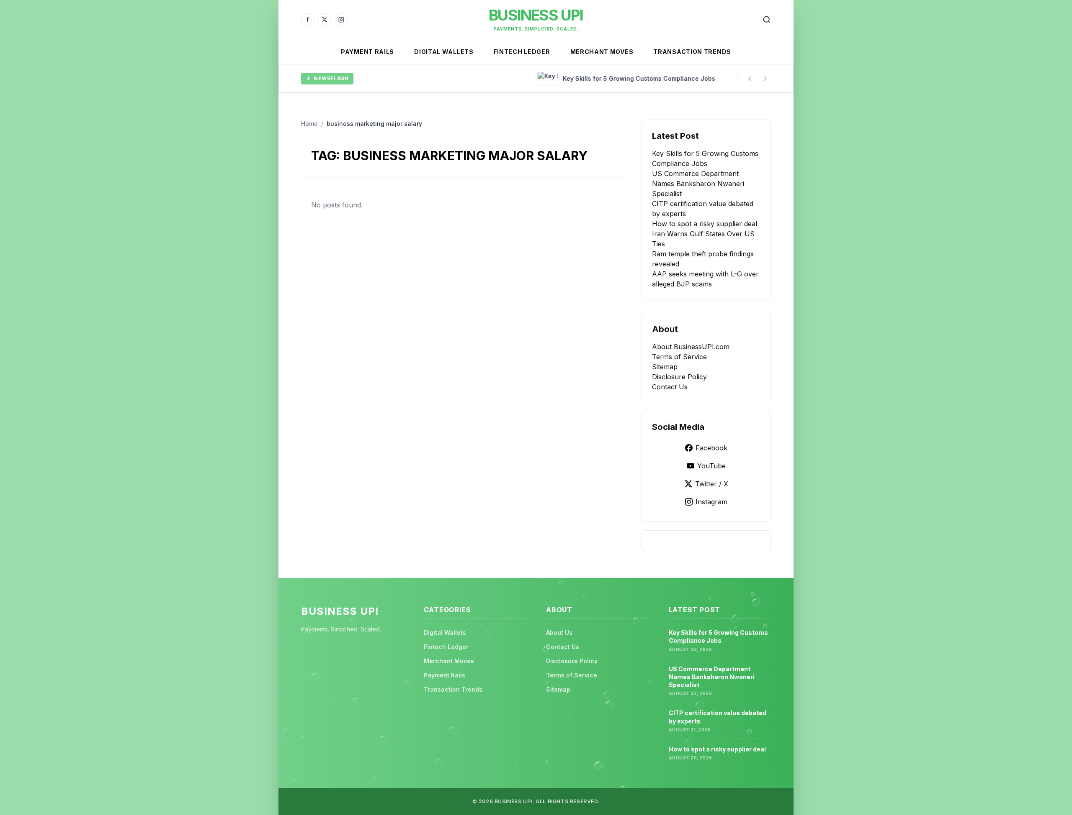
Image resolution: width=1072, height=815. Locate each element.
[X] (324, 19)
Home (309, 123)
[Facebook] (307, 19)
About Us (559, 632)
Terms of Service (679, 357)
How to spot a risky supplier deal (704, 224)
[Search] (767, 19)
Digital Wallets (444, 51)
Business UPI (536, 15)
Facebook (711, 448)
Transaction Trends (692, 51)
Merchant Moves (602, 51)
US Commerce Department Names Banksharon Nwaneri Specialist (698, 183)
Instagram (711, 502)
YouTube (711, 466)
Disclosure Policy (679, 377)
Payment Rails (367, 51)
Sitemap (665, 367)
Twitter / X (711, 484)
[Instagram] (341, 19)
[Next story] (765, 78)
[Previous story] (750, 78)
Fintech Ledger (522, 51)
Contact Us (670, 387)
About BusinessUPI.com (690, 346)
